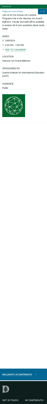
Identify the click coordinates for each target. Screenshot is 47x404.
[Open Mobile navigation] (44, 11)
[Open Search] (41, 11)
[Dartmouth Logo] (6, 6)
